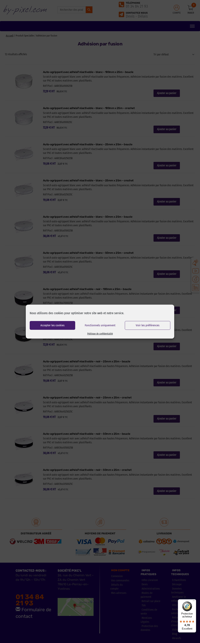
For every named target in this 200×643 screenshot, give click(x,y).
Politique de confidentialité (100, 333)
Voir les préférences (147, 325)
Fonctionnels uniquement (100, 325)
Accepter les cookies (52, 325)
